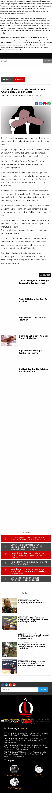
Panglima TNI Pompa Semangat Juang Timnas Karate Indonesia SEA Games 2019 (29, 571)
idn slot (27, 37)
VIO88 (34, 42)
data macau (20, 18)
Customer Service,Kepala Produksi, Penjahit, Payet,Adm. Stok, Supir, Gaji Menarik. (25, 754)
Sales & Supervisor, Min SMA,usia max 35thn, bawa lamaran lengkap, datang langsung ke (26, 747)
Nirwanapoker (31, 1)
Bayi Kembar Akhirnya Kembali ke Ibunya (30, 351)
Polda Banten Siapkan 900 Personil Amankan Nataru (29, 563)
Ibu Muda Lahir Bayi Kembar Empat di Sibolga (33, 337)
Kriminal (20, 80)
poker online (35, 11)
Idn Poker (27, 4)
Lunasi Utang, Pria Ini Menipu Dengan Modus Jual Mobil (34, 282)
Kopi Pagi (39, 775)
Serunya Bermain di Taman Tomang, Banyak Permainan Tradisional (32, 646)
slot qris (46, 45)
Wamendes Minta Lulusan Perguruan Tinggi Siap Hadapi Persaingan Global (33, 620)
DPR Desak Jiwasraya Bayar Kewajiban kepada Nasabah (25, 579)
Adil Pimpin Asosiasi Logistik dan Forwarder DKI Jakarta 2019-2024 (28, 538)
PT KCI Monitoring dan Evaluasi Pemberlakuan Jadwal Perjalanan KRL (33, 637)
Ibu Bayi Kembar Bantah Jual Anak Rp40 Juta (33, 370)
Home (8, 80)
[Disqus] (26, 423)
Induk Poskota (14, 775)
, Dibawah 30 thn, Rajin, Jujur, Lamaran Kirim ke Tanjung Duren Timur (26, 734)
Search (47, 61)
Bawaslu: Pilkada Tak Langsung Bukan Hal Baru (31, 602)
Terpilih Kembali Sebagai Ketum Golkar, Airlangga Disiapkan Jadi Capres (28, 555)
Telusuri (43, 690)
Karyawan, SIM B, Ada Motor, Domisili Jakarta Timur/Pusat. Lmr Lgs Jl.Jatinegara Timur (25, 740)
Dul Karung (14, 788)
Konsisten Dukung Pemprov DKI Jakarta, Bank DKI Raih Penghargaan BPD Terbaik (32, 663)
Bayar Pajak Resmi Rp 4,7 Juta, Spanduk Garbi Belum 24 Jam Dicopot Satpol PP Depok (26, 547)
